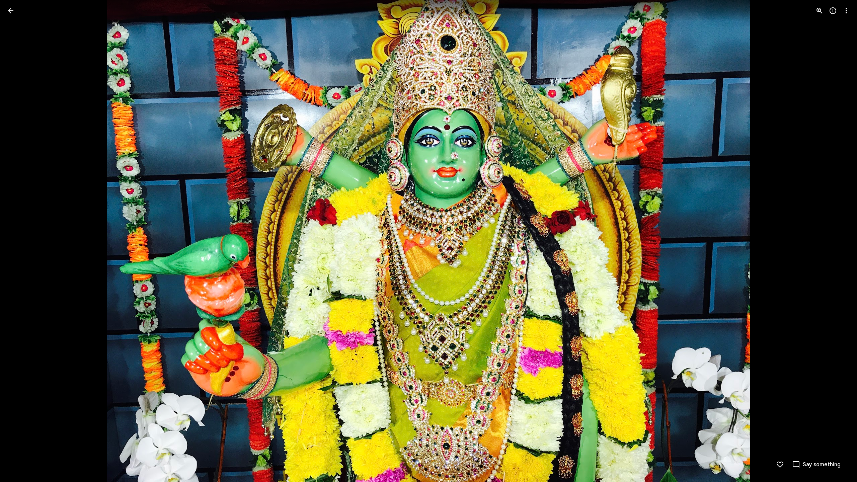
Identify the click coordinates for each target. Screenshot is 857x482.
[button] (18, 241)
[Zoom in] (819, 10)
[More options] (846, 10)
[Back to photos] (11, 11)
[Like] (780, 465)
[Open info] (833, 10)
